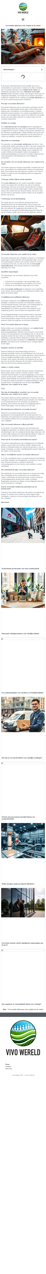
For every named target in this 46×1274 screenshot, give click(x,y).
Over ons (8, 1069)
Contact (8, 1066)
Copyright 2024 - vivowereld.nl (23, 1075)
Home (7, 1064)
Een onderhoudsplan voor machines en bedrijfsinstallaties (22, 693)
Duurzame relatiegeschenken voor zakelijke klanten (20, 633)
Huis (4, 1009)
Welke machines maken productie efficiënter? (18, 884)
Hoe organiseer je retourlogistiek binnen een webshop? (21, 1004)
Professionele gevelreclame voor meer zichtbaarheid (20, 568)
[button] (23, 19)
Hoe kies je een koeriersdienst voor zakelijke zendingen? (22, 758)
